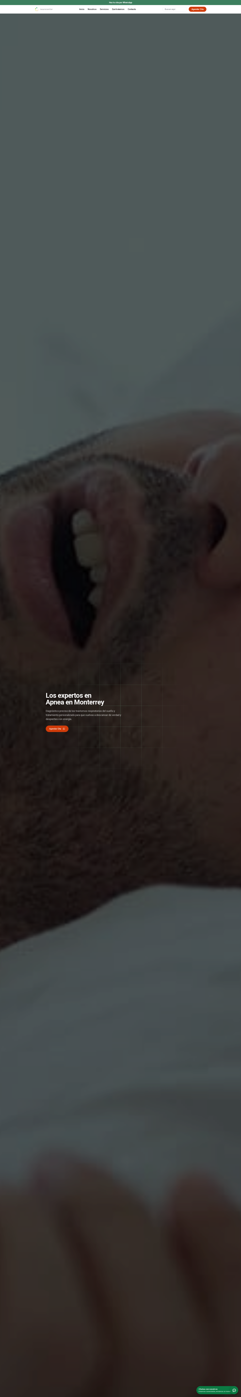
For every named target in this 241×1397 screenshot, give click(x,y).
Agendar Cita (197, 9)
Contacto (132, 9)
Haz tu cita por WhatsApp (120, 2)
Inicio (81, 9)
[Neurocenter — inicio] (44, 9)
